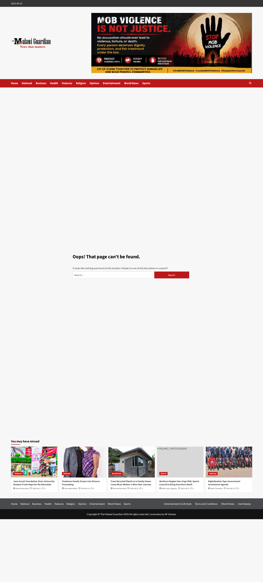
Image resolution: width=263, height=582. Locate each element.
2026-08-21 (85, 488)
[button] (250, 83)
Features (67, 83)
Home (14, 83)
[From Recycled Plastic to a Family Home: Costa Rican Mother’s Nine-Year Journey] (131, 462)
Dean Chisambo (216, 488)
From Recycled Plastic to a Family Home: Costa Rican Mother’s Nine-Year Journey (131, 483)
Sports (146, 83)
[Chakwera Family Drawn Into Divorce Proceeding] (83, 462)
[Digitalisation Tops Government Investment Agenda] (229, 462)
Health (54, 83)
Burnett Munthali (22, 488)
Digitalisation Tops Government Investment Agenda (224, 483)
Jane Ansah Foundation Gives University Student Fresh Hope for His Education (34, 483)
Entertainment (111, 83)
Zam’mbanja (244, 503)
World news (116, 473)
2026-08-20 (134, 488)
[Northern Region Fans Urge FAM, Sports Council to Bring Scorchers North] (180, 462)
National (27, 83)
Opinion (94, 83)
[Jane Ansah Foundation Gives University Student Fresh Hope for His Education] (34, 462)
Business (41, 83)
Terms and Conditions (206, 503)
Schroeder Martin (71, 488)
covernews (155, 514)
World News (131, 83)
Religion (81, 83)
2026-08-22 (36, 488)
